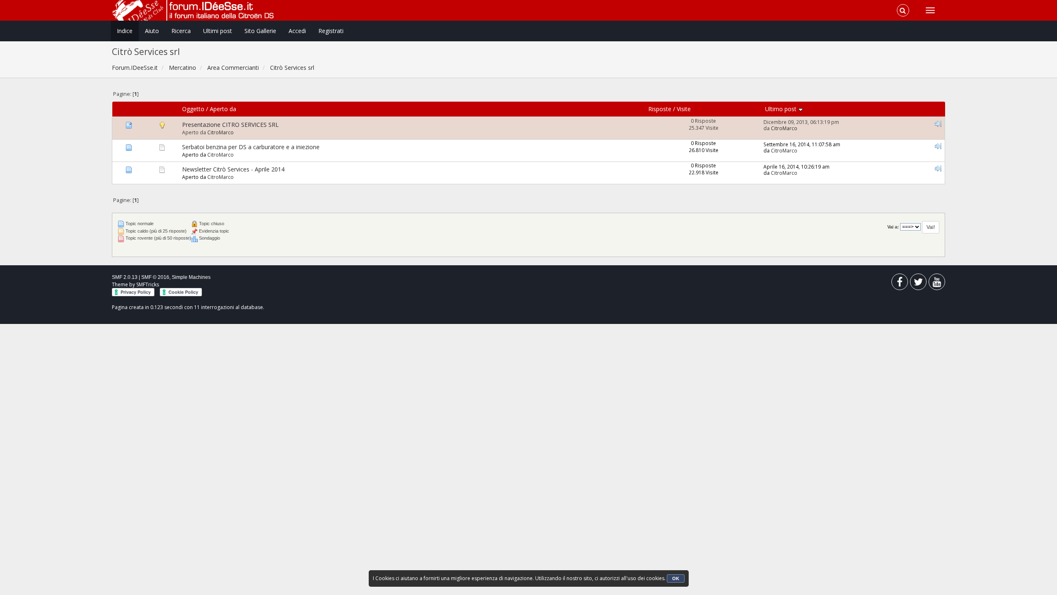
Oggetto (193, 109)
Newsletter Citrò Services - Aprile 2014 (233, 169)
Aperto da (223, 109)
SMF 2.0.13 (124, 277)
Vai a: (893, 226)
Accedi (297, 31)
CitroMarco (220, 132)
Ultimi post (217, 31)
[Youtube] (937, 283)
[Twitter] (918, 283)
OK (675, 578)
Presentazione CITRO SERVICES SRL (230, 125)
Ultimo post (781, 109)
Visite (684, 109)
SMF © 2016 (155, 277)
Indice (125, 31)
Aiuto (152, 31)
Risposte (659, 109)
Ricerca (181, 31)
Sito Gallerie (260, 31)
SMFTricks (147, 284)
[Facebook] (899, 283)
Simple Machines (191, 277)
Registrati (331, 31)
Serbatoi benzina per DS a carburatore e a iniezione (251, 147)
